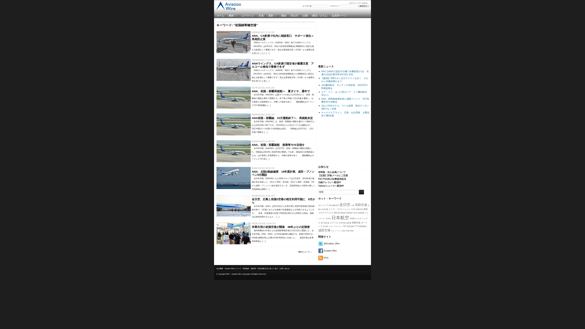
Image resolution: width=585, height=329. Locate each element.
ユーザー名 (307, 6)
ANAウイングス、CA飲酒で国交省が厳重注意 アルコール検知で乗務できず (283, 65)
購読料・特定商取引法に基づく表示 (264, 268)
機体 (231, 15)
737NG (328, 218)
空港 (261, 15)
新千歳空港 (325, 223)
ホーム (220, 15)
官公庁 (294, 15)
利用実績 (349, 213)
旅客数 (348, 223)
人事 (352, 205)
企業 (305, 15)
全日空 (344, 205)
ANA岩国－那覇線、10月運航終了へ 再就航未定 (282, 118)
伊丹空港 (342, 223)
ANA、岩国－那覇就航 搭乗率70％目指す (278, 144)
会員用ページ (339, 15)
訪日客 (325, 226)
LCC (353, 209)
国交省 (337, 213)
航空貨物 (350, 226)
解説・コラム (319, 15)
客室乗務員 (362, 226)
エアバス (334, 222)
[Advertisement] (343, 41)
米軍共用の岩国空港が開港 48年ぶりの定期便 (281, 226)
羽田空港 (361, 205)
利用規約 (246, 268)
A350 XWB (346, 231)
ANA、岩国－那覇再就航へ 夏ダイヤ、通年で (281, 91)
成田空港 (324, 230)
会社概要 (219, 268)
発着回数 (361, 213)
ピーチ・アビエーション (340, 209)
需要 (270, 15)
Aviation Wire (330, 250)
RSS (325, 257)
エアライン (248, 15)
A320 (355, 213)
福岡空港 (359, 209)
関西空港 (356, 222)
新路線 (342, 213)
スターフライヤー (335, 226)
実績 (352, 231)
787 (344, 226)
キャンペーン (336, 231)
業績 (283, 15)
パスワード (334, 6)
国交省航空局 (334, 205)
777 (356, 226)
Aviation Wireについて (233, 268)
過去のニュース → (305, 252)
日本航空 (340, 217)
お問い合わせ (285, 268)
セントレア (323, 205)
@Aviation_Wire (331, 243)
